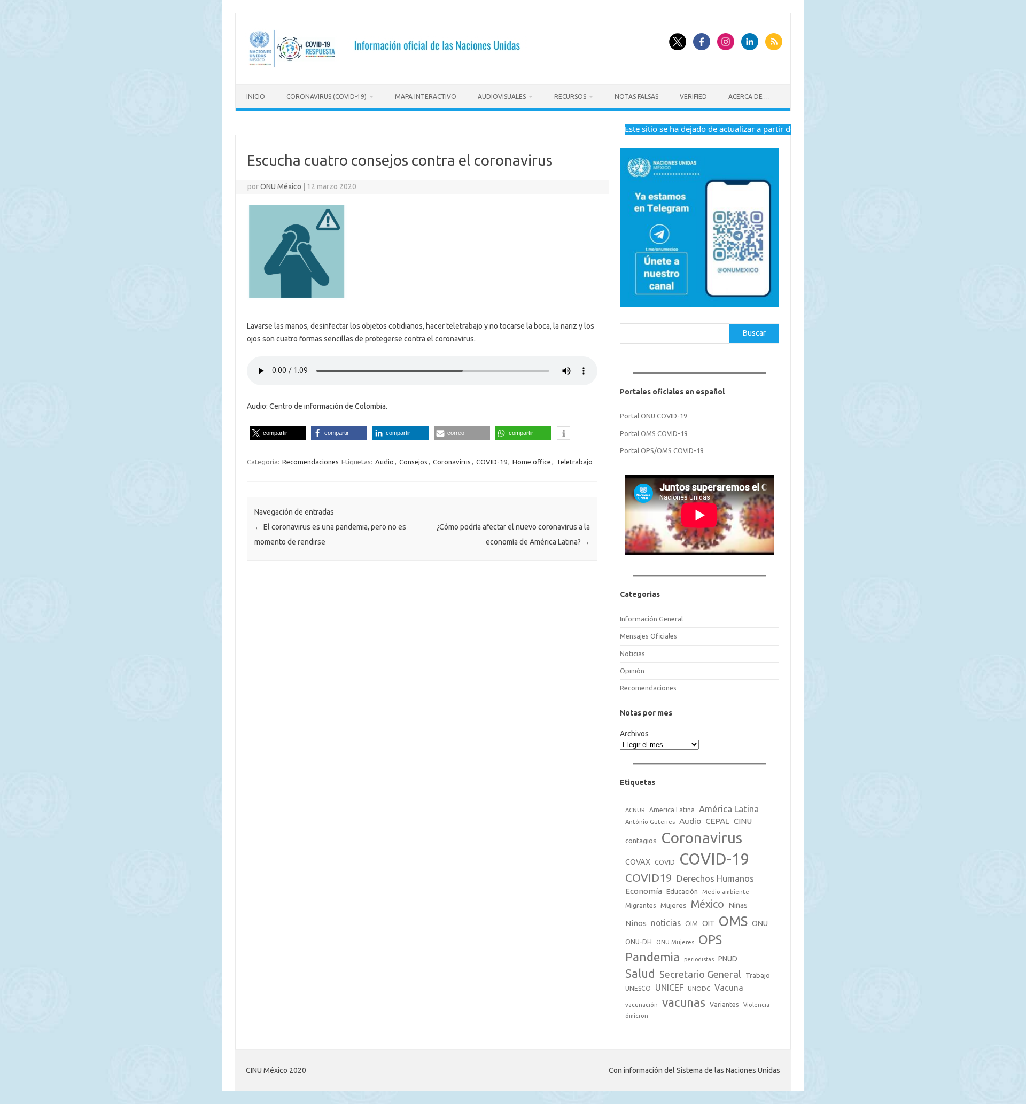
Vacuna (728, 987)
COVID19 (648, 878)
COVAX (637, 862)
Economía (643, 891)
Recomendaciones (310, 461)
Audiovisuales (502, 96)
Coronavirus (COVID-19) (326, 96)
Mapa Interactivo (425, 96)
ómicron (636, 1016)
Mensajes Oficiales (648, 636)
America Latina (672, 809)
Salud (640, 973)
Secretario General (700, 974)
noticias (666, 923)
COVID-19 (491, 461)
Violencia (756, 1004)
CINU (743, 821)
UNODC (699, 988)
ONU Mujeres (675, 942)
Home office (531, 461)
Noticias (632, 653)
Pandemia (652, 956)
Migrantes (640, 905)
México (707, 904)
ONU (760, 923)
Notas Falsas (636, 96)
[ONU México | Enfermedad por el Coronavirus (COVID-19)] (388, 66)
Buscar (754, 333)
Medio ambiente (725, 892)
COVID (665, 862)
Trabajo (757, 975)
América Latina (729, 809)
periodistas (699, 959)
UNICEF (669, 987)
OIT (708, 923)
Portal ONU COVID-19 (653, 415)
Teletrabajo (574, 461)
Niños (636, 923)
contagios (641, 840)
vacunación (641, 1004)
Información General (651, 619)
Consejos (413, 461)
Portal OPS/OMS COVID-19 (662, 450)
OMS (733, 921)
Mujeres (673, 905)
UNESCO (638, 988)
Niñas (738, 905)
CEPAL (717, 821)
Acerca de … (749, 96)
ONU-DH (638, 941)
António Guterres (650, 822)
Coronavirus (452, 461)
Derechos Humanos (715, 878)
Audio (384, 461)
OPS (710, 939)
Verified (693, 96)
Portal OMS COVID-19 (654, 433)
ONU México (280, 186)
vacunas (683, 1002)
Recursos (570, 96)
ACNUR (635, 810)
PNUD (727, 958)
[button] (278, 433)
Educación (682, 891)
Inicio (255, 96)
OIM (691, 923)
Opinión (632, 670)
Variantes (724, 1004)
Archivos (634, 733)
